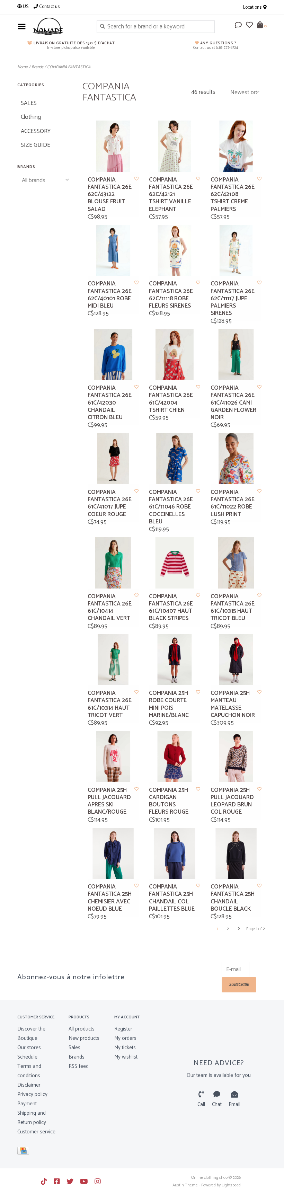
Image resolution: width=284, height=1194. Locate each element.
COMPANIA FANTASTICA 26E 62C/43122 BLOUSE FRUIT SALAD (110, 194)
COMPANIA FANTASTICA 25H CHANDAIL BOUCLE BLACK (233, 898)
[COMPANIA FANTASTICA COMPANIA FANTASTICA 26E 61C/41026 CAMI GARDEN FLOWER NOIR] (236, 354)
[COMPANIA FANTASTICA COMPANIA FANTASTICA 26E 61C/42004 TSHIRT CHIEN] (174, 354)
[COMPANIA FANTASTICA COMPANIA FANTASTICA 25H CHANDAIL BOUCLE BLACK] (236, 853)
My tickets (125, 1047)
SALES (29, 103)
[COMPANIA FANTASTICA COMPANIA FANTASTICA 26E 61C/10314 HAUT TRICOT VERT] (113, 660)
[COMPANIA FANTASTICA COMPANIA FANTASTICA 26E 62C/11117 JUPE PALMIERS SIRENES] (236, 250)
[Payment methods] (24, 1152)
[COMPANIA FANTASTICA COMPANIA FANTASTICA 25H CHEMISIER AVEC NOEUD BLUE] (113, 853)
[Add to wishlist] (136, 179)
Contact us (49, 6)
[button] (238, 25)
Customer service (36, 1131)
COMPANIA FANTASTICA (68, 67)
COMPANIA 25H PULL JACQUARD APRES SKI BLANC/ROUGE (109, 801)
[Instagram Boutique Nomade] (98, 1181)
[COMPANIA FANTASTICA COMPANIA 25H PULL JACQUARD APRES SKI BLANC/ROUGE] (113, 756)
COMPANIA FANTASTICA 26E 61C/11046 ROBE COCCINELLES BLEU (171, 507)
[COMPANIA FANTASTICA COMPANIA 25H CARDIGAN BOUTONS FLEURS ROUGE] (174, 756)
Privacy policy (32, 1094)
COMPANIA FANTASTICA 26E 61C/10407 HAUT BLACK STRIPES (171, 607)
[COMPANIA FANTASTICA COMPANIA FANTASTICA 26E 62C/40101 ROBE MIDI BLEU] (113, 250)
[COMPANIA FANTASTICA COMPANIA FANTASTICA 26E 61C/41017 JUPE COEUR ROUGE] (113, 458)
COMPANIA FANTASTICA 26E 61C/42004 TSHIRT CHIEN (171, 399)
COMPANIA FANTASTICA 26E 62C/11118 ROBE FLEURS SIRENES (171, 295)
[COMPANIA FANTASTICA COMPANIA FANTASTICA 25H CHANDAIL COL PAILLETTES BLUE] (174, 853)
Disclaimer (29, 1085)
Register (123, 1029)
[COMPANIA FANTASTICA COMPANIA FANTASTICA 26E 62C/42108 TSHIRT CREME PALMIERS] (236, 146)
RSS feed (79, 1066)
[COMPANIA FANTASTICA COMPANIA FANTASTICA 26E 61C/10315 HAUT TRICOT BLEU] (236, 563)
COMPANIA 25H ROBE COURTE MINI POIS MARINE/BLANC (169, 704)
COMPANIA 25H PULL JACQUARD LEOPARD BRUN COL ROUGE (232, 801)
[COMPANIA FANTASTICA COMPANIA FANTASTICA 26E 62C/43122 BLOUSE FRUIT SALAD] (113, 146)
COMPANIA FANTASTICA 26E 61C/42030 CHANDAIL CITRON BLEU (110, 402)
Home (22, 67)
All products (82, 1029)
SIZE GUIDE (35, 145)
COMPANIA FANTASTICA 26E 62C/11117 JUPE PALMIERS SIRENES (233, 298)
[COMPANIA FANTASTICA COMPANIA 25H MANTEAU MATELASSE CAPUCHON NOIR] (236, 660)
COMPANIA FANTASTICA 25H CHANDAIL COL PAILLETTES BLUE (172, 898)
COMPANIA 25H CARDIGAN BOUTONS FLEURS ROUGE (168, 801)
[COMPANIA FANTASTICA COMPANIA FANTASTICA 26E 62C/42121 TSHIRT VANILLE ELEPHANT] (174, 146)
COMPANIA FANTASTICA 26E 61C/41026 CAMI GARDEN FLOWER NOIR (233, 402)
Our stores (29, 1047)
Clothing (31, 117)
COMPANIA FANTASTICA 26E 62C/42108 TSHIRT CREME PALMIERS (233, 194)
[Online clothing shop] (59, 26)
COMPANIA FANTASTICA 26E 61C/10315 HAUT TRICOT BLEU (233, 607)
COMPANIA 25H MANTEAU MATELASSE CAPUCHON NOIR (233, 704)
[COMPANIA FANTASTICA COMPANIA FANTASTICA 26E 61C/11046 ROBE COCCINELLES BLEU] (174, 458)
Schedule (27, 1057)
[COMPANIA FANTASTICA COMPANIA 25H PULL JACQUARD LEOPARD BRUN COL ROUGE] (236, 756)
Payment (27, 1103)
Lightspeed (231, 1185)
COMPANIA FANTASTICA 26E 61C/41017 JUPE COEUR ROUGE (110, 503)
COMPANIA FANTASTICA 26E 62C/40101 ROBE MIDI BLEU (110, 295)
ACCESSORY (36, 131)
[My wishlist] (249, 25)
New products (84, 1038)
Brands (37, 67)
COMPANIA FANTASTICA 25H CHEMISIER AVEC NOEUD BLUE (110, 898)
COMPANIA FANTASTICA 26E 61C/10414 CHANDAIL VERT (110, 607)
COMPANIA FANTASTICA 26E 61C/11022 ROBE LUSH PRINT (233, 503)
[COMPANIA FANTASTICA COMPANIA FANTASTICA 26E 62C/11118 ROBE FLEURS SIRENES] (174, 250)
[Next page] (239, 929)
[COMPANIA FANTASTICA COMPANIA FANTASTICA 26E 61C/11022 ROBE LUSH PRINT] (236, 458)
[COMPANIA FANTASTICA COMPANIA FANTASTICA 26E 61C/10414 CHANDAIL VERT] (113, 563)
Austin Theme (185, 1185)
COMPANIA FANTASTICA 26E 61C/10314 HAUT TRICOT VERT (110, 704)
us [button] (25, 6)
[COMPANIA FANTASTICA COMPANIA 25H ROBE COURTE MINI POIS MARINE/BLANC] (174, 660)
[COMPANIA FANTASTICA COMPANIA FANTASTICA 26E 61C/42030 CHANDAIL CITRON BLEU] (113, 354)
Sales (74, 1047)
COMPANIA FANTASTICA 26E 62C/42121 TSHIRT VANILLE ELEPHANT (171, 194)
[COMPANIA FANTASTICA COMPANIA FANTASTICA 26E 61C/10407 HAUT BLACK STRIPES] (174, 563)
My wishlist (125, 1057)
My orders (125, 1038)
